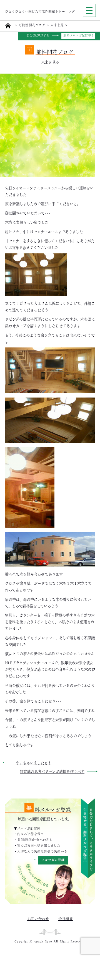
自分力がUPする (38, 35)
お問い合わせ (38, 918)
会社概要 (65, 918)
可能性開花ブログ (32, 25)
